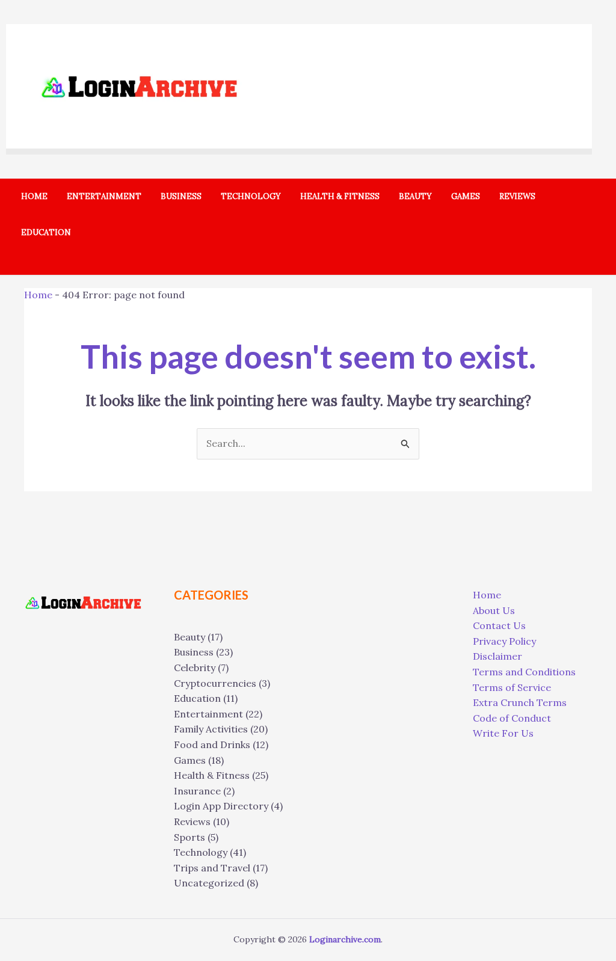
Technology (200, 852)
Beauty (189, 637)
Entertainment (208, 714)
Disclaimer (497, 656)
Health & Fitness (212, 775)
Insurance (197, 791)
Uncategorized (209, 883)
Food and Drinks (212, 744)
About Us (494, 610)
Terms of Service (512, 687)
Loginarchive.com (345, 939)
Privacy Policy (504, 641)
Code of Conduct (512, 718)
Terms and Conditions (524, 672)
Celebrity (194, 668)
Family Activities (211, 729)
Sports (189, 837)
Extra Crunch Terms (520, 702)
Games (190, 760)
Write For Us (503, 733)
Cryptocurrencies (215, 683)
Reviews (192, 821)
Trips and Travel (212, 868)
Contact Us (499, 625)
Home (38, 295)
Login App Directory (221, 806)
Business (194, 652)
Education (197, 698)
